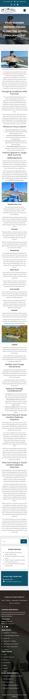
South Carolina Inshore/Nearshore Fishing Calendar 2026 (13, 553)
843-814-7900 (9, 579)
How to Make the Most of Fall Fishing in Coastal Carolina (15, 564)
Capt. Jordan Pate (9, 623)
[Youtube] (17, 4)
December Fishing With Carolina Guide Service (15, 557)
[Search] (24, 541)
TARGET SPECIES (6, 652)
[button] (25, 10)
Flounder (12, 235)
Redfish (4, 161)
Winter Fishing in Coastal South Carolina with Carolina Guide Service (15, 561)
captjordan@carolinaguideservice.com (13, 581)
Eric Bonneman (23, 69)
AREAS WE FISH (6, 630)
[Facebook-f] (11, 4)
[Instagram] (14, 4)
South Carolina (10, 75)
